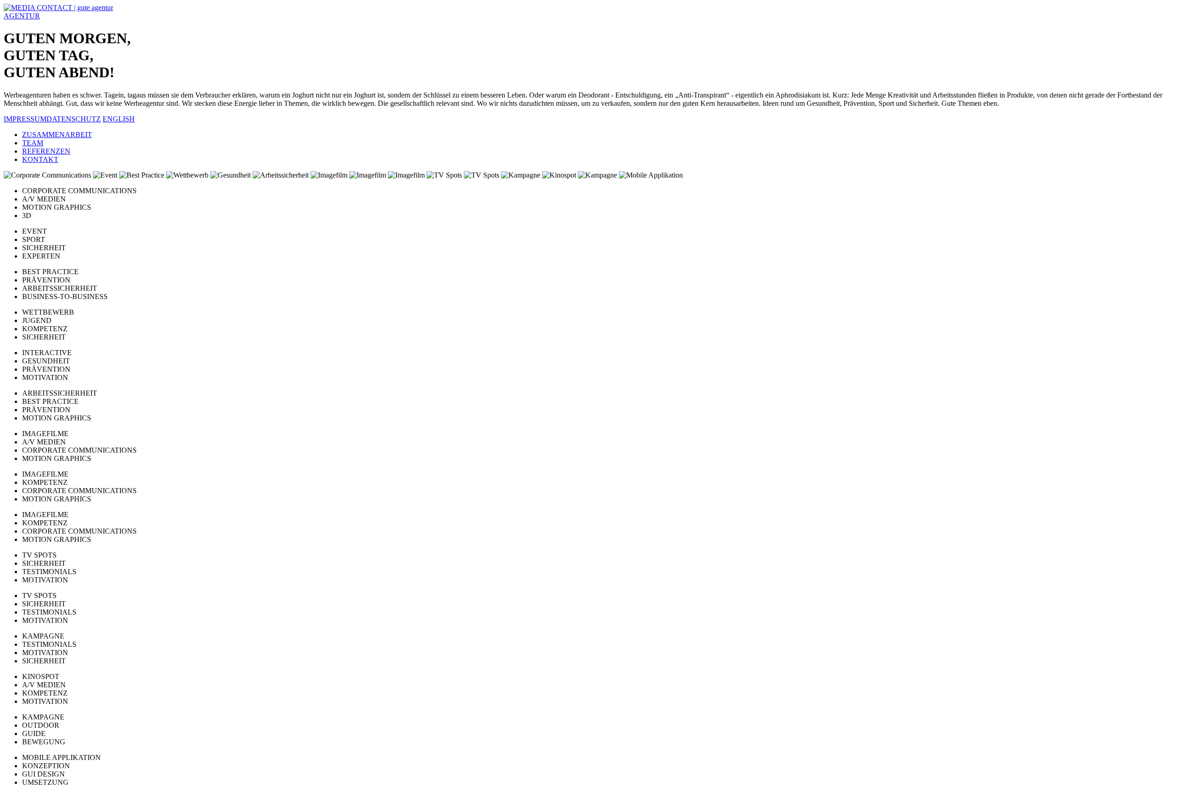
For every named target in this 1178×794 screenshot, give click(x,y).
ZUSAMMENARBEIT (57, 134)
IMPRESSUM (25, 119)
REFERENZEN (46, 151)
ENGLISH (119, 119)
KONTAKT (40, 159)
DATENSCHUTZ (73, 119)
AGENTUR (22, 16)
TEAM (32, 143)
